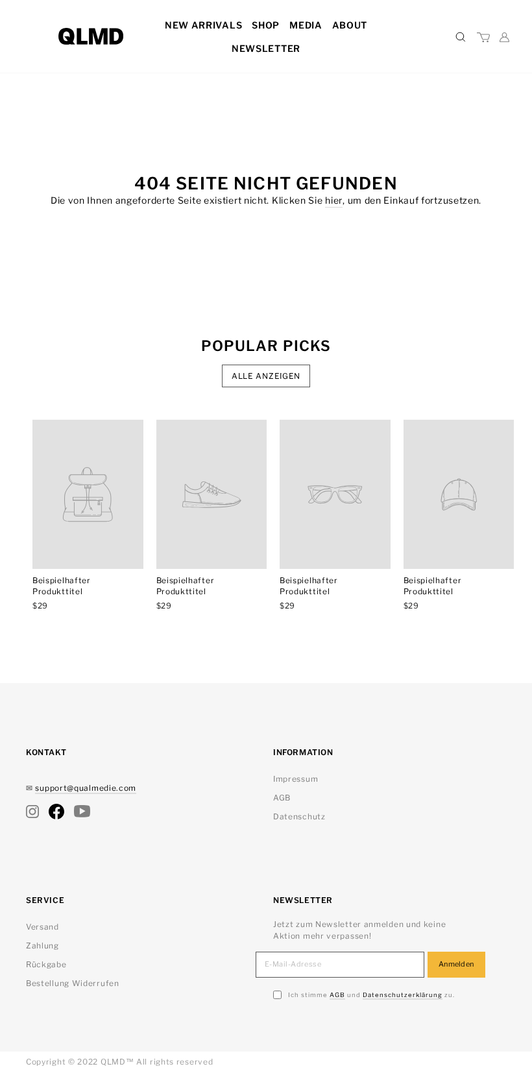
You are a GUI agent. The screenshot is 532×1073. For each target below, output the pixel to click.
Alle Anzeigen (266, 376)
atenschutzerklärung (402, 994)
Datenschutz (299, 816)
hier (334, 200)
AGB (282, 797)
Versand (42, 927)
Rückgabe (46, 964)
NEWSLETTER (266, 48)
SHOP (266, 24)
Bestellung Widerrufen (72, 983)
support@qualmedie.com (85, 788)
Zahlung (42, 945)
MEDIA (305, 24)
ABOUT (350, 24)
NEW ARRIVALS (203, 24)
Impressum (295, 779)
